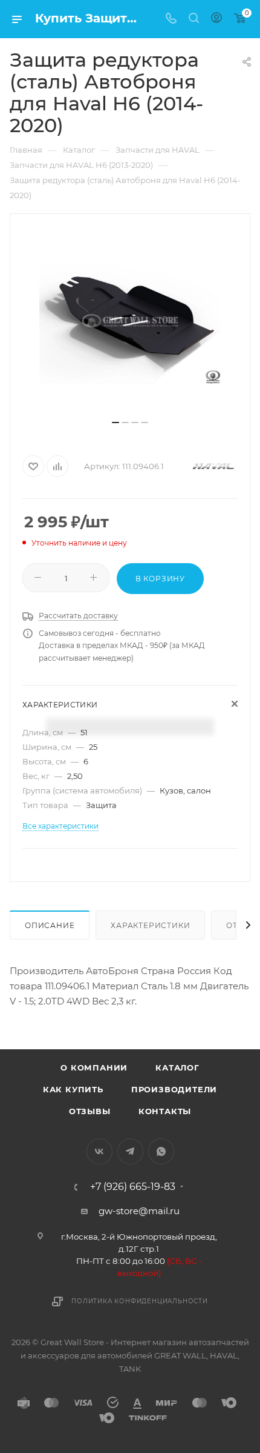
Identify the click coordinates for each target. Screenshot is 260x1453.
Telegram (130, 1151)
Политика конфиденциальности (139, 1301)
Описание (49, 925)
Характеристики (150, 925)
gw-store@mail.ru (139, 1211)
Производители (174, 1089)
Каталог (177, 1067)
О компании (94, 1067)
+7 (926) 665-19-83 (132, 1187)
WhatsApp (161, 1151)
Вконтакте (99, 1151)
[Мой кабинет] (216, 19)
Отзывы (90, 1111)
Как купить (73, 1089)
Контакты (164, 1111)
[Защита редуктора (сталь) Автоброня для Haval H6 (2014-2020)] (130, 321)
